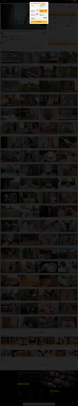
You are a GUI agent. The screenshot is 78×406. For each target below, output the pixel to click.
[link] (49, 2)
